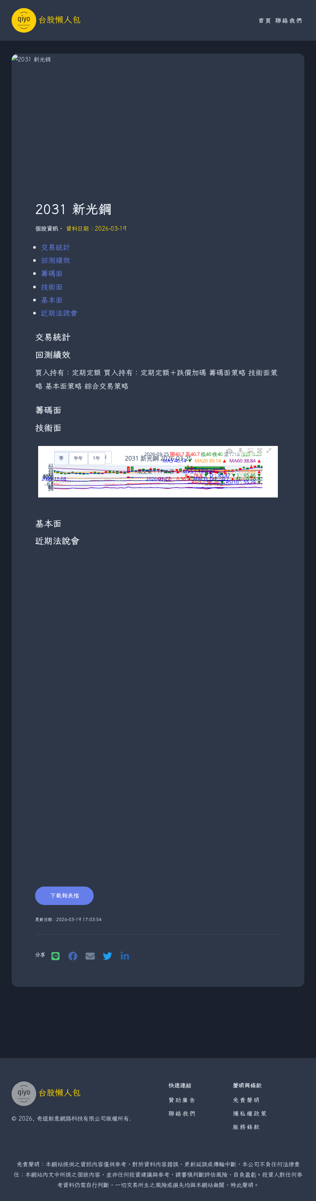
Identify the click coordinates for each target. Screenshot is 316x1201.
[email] (90, 955)
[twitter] (107, 955)
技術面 (52, 286)
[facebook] (72, 955)
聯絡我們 (289, 20)
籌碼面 (52, 273)
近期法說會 (59, 313)
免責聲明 (247, 1100)
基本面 (52, 299)
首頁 (265, 20)
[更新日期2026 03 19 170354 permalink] (31, 920)
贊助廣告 (182, 1100)
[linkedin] (124, 955)
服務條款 (247, 1127)
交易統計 (55, 247)
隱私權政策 (250, 1113)
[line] (55, 955)
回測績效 (55, 260)
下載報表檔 (64, 895)
